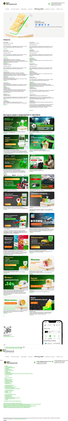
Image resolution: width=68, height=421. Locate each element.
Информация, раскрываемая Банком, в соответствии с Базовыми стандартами (19, 373)
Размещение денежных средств (10, 386)
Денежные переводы (9, 379)
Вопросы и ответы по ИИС (9, 398)
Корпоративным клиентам (9, 385)
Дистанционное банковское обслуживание (12, 388)
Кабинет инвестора (8, 395)
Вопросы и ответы (50, 9)
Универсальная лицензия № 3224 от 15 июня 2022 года (12, 403)
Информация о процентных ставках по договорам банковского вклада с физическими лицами (19, 405)
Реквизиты (7, 368)
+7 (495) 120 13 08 (54, 3)
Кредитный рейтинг (8, 374)
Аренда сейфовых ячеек (9, 390)
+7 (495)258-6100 (6, 401)
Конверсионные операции (9, 387)
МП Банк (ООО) (12, 401)
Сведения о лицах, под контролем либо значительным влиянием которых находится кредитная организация (22, 404)
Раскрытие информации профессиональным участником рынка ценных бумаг (16, 404)
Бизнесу (30, 9)
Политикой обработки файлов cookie (19, 418)
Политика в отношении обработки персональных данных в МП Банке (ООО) (16, 407)
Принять (5, 420)
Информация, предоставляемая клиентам (12, 397)
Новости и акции (39, 9)
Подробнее (5, 48)
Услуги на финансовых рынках (10, 394)
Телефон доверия (8, 372)
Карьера (6, 371)
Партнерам (24, 9)
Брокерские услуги (8, 396)
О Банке (6, 365)
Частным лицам (15, 9)
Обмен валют (7, 382)
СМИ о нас (7, 376)
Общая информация (8, 366)
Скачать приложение (7, 336)
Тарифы (6, 391)
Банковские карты (8, 380)
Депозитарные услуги (9, 396)
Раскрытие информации (9, 370)
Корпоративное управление (10, 367)
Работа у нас (59, 9)
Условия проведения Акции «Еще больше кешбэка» (14, 347)
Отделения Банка (8, 369)
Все (6, 378)
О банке (7, 9)
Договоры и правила (8, 391)
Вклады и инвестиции (9, 381)
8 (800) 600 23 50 (54, 5)
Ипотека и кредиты (8, 383)
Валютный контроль (8, 386)
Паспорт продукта (8, 392)
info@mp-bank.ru (18, 401)
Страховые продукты (9, 381)
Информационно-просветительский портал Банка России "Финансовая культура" (17, 406)
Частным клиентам (8, 377)
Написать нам (7, 371)
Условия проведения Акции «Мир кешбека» (12, 347)
